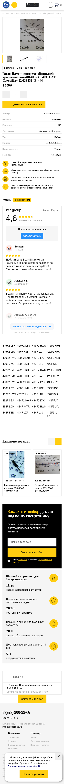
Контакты (13, 749)
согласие (22, 560)
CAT (13, 13)
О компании (14, 737)
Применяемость (22, 200)
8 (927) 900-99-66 (16, 712)
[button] (51, 441)
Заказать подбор (32, 552)
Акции (33, 737)
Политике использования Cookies (25, 766)
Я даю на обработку (32, 561)
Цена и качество (26, 67)
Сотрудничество (16, 745)
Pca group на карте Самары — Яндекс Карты (32, 333)
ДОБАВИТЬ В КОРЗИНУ (27, 104)
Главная (6, 13)
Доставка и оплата (40, 741)
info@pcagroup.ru (12, 727)
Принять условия (33, 774)
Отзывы (7, 200)
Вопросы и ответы (40, 745)
